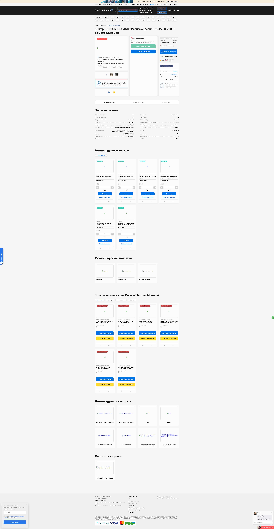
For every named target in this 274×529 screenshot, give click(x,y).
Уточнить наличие (143, 51)
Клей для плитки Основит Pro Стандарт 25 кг (103, 224)
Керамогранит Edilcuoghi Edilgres (104, 422)
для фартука (100, 65)
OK (114, 92)
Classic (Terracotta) (126, 444)
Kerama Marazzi (174, 74)
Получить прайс (15, 522)
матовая (104, 59)
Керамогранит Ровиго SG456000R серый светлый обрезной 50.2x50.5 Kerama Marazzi (126, 322)
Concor (169, 422)
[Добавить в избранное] (109, 201)
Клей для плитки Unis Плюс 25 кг (104, 176)
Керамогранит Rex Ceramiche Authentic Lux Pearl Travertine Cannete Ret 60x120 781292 (169, 445)
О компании (98, 4)
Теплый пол (99, 279)
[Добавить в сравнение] (100, 201)
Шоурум (152, 4)
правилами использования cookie (166, 518)
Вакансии (145, 4)
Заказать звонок (161, 12)
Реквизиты (131, 505)
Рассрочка (139, 4)
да (104, 57)
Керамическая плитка (144, 279)
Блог (175, 4)
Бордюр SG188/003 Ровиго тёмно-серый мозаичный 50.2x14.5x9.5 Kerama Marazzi (146, 322)
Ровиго (175, 71)
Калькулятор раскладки (135, 510)
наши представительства (172, 1)
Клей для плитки (122, 279)
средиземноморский (119, 59)
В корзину (105, 194)
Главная (96, 25)
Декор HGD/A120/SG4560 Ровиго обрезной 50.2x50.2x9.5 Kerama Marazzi (105, 477)
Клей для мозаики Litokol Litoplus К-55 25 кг (147, 177)
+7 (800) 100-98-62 (147, 10)
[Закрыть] (26, 505)
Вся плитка (100, 300)
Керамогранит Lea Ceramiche (126, 422)
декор (103, 61)
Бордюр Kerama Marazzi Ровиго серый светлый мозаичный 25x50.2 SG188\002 (125, 368)
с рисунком (117, 57)
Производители (133, 503)
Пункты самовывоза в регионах (137, 507)
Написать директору (134, 501)
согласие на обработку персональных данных (107, 519)
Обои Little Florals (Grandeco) (105, 444)
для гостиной (111, 63)
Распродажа (159, 4)
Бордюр (110, 300)
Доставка (105, 4)
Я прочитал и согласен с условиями (14, 517)
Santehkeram (103, 10)
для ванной (106, 63)
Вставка (132, 300)
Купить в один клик (104, 197)
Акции (133, 4)
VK (109, 92)
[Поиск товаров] (136, 10)
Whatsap (273, 317)
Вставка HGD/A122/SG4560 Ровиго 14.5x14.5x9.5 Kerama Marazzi (103, 368)
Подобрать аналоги (143, 46)
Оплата (111, 4)
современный (112, 59)
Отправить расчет (162, 8)
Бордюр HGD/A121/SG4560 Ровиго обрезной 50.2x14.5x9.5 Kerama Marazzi (169, 322)
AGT (148, 422)
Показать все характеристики (168, 79)
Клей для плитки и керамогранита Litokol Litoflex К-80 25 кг (168, 177)
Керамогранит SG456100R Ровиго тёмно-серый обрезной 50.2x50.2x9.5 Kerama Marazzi (104, 322)
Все (106, 17)
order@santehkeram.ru (147, 8)
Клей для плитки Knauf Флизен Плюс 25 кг (125, 177)
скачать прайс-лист (101, 500)
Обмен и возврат (119, 4)
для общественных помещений (119, 63)
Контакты (127, 4)
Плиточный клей (101, 155)
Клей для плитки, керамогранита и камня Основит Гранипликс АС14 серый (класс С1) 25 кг (126, 224)
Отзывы (171, 4)
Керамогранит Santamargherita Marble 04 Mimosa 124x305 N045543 (148, 445)
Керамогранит (103, 25)
